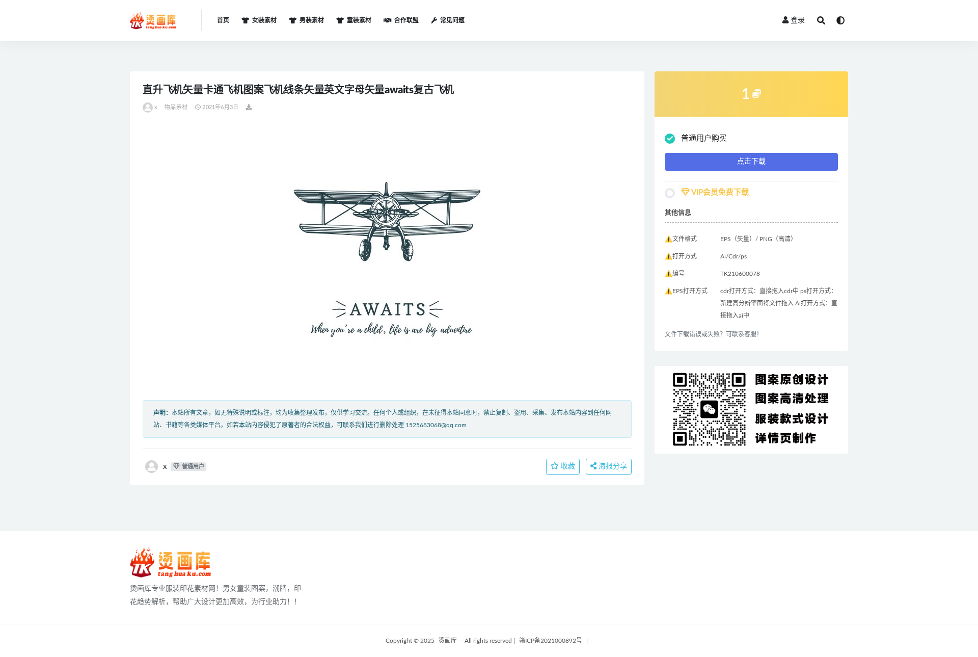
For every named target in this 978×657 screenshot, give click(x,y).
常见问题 (452, 20)
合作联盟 (406, 20)
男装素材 (312, 20)
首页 (223, 20)
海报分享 (611, 466)
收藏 (567, 466)
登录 (798, 20)
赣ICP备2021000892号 (550, 641)
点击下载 (751, 161)
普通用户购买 (704, 138)
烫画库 (448, 641)
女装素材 (264, 20)
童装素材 (359, 20)
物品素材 (176, 107)
